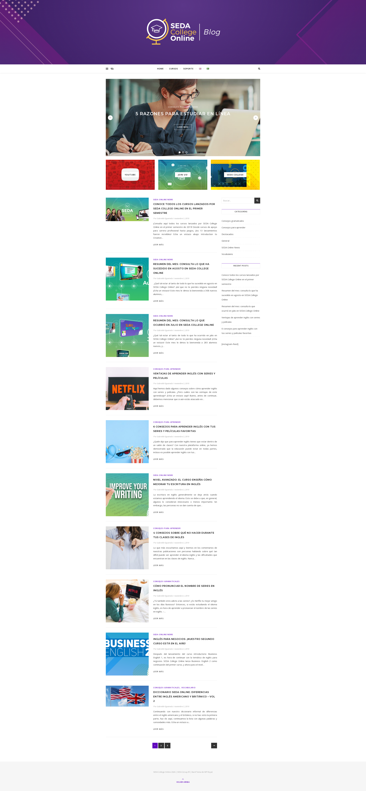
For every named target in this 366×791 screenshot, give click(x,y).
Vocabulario (188, 687)
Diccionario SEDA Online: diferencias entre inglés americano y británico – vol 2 (184, 696)
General (225, 240)
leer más (182, 127)
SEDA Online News (163, 199)
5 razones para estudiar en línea (183, 113)
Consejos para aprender (183, 107)
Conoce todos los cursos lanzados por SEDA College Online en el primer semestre (184, 208)
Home (160, 68)
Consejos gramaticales (166, 581)
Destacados (227, 234)
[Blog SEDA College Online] (183, 31)
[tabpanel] (183, 117)
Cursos (173, 68)
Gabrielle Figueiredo (165, 218)
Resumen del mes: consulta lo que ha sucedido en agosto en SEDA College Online (181, 268)
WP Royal (208, 772)
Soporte (188, 68)
